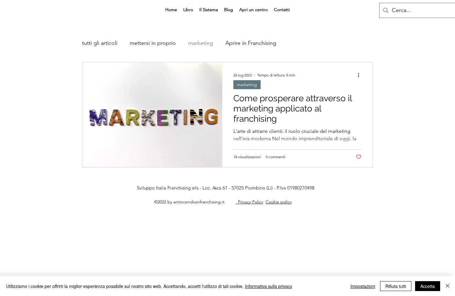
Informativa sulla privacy (268, 286)
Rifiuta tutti (395, 286)
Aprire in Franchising (250, 43)
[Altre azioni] (360, 75)
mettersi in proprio (153, 43)
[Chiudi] (447, 286)
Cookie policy (279, 202)
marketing (200, 43)
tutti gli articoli (99, 43)
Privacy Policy (249, 202)
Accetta (427, 286)
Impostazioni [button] (362, 286)
